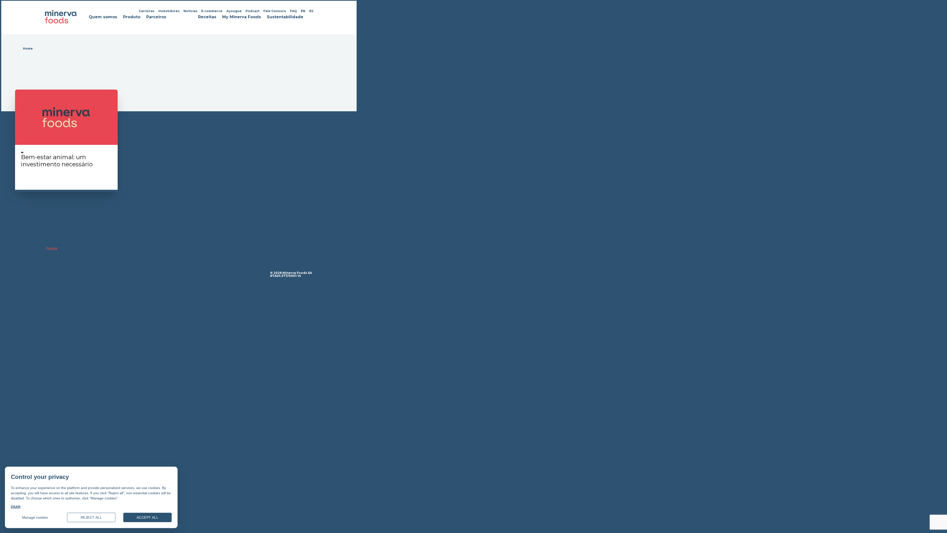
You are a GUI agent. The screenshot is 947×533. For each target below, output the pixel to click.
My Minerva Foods (241, 17)
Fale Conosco (274, 11)
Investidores (169, 11)
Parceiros (156, 17)
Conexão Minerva (181, 273)
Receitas (207, 17)
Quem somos (103, 17)
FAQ (293, 11)
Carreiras (146, 11)
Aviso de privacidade (94, 273)
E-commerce (211, 11)
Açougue (234, 11)
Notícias (190, 11)
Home (28, 48)
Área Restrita (129, 273)
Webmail (153, 273)
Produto (131, 17)
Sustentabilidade (285, 17)
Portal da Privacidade (64, 282)
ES (311, 11)
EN (303, 11)
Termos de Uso (58, 273)
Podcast (252, 11)
